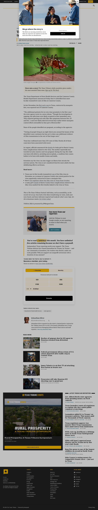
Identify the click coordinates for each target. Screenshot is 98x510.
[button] (49, 255)
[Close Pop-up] (77, 1)
